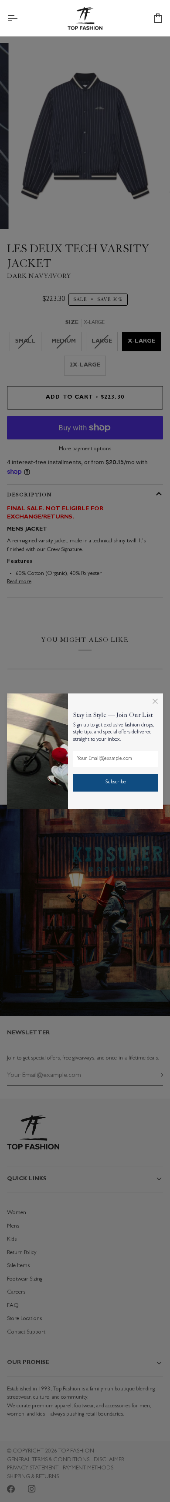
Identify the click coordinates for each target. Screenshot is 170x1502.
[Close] (155, 701)
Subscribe (115, 782)
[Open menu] (20, 18)
